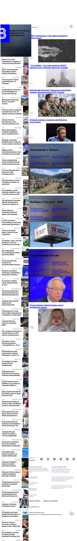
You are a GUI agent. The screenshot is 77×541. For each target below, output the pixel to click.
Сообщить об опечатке (34, 501)
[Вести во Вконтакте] (61, 459)
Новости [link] (35, 27)
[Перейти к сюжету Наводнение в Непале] (51, 181)
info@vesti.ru (31, 484)
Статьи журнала (34, 506)
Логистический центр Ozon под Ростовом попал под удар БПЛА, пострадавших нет (16, 32)
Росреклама (30, 496)
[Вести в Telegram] (54, 459)
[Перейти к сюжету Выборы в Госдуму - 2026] (51, 234)
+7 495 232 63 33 (32, 490)
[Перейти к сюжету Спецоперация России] (51, 289)
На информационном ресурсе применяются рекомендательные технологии (44, 514)
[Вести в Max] (48, 459)
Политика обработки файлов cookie (36, 512)
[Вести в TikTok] (74, 459)
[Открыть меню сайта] (71, 26)
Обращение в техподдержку (50, 501)
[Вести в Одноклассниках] (67, 459)
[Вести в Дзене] (41, 459)
